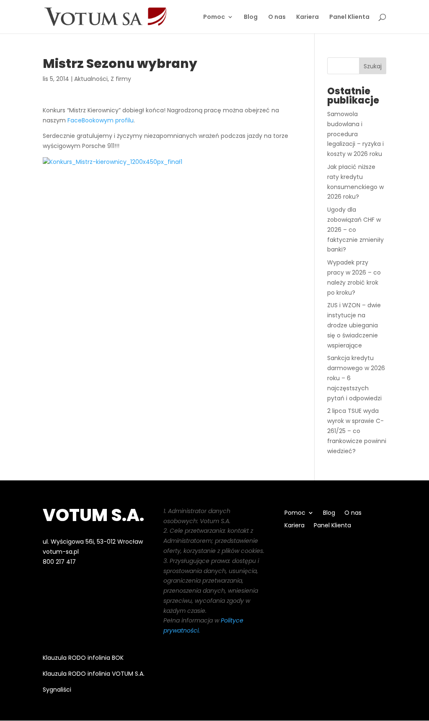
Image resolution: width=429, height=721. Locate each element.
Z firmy (121, 79)
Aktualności (91, 79)
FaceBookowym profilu (100, 120)
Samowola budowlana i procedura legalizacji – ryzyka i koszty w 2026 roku (355, 134)
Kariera (307, 17)
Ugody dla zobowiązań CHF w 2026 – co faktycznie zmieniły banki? (355, 229)
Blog (251, 17)
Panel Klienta (349, 17)
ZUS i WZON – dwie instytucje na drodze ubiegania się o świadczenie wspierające (354, 325)
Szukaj (373, 66)
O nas (277, 17)
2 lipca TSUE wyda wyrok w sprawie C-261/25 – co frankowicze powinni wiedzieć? (356, 431)
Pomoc (214, 17)
